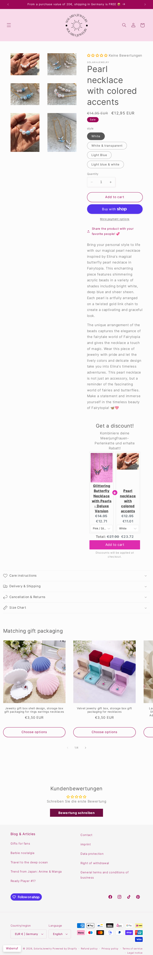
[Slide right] (85, 748)
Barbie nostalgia (22, 853)
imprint (85, 844)
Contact (86, 835)
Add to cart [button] (114, 545)
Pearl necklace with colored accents (128, 501)
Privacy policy (110, 948)
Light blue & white (105, 164)
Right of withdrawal (94, 863)
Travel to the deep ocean (29, 862)
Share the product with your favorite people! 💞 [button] (113, 231)
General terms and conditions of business (104, 875)
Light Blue (99, 155)
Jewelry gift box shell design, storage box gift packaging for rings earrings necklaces (34, 710)
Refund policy (89, 948)
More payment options (114, 218)
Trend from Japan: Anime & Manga (36, 871)
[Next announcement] (145, 4)
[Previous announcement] (8, 4)
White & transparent (107, 145)
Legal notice (135, 952)
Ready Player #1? (23, 881)
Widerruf (12, 948)
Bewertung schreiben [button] (76, 813)
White (95, 136)
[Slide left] (67, 748)
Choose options (34, 732)
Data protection (92, 854)
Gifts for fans (20, 843)
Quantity (93, 173)
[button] (8, 25)
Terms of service (133, 948)
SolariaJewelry (43, 948)
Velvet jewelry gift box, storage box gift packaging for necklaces (104, 710)
